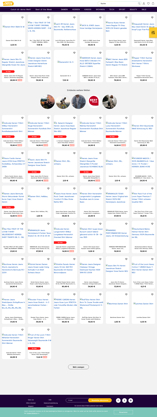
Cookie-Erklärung (32, 413)
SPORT (122, 9)
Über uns (31, 400)
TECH (111, 9)
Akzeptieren (123, 412)
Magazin (31, 406)
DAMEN (64, 9)
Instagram (118, 400)
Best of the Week (44, 9)
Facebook (124, 400)
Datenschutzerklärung (51, 403)
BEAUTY (133, 9)
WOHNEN (100, 9)
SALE (144, 9)
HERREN (76, 9)
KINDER (87, 9)
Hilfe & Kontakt (31, 403)
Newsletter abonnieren (100, 400)
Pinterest (130, 400)
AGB (50, 400)
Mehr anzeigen (78, 367)
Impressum (50, 406)
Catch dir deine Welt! (21, 9)
